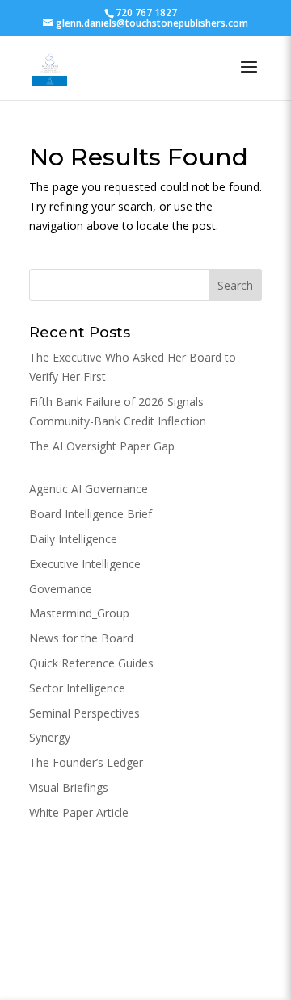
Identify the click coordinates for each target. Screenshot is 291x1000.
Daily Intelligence (73, 538)
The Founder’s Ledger (86, 762)
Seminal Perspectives (84, 713)
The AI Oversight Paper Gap (102, 446)
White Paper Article (79, 812)
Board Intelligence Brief (90, 513)
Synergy (49, 737)
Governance (60, 588)
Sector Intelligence (77, 688)
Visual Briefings (68, 787)
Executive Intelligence (85, 563)
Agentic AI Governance (88, 488)
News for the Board (81, 638)
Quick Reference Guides (91, 663)
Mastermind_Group (79, 613)
